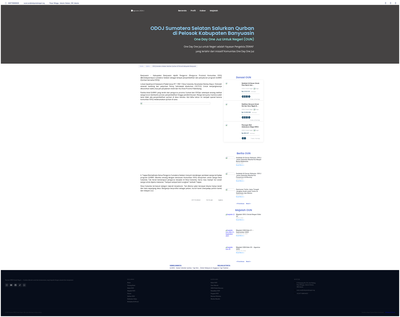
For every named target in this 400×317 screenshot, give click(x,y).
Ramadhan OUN (215, 291)
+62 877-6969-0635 (302, 293)
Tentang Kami (131, 285)
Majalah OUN (131, 291)
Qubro (148, 66)
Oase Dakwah (214, 285)
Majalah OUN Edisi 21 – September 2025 (244, 231)
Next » (248, 204)
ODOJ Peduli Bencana (217, 288)
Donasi (129, 293)
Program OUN (215, 293)
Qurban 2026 (131, 296)
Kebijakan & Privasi (133, 301)
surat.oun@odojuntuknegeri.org (306, 290)
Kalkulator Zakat (132, 299)
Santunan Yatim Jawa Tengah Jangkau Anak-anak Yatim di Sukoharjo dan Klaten (247, 191)
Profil (193, 10)
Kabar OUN (130, 288)
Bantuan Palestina (216, 296)
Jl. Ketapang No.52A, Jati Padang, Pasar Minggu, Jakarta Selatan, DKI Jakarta (306, 285)
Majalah (214, 10)
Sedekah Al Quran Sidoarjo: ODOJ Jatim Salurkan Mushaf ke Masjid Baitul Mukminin (248, 159)
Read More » (240, 165)
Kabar (203, 10)
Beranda (182, 10)
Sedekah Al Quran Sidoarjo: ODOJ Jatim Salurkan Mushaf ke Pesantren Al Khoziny (248, 175)
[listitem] (7, 285)
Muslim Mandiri (215, 299)
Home (141, 66)
